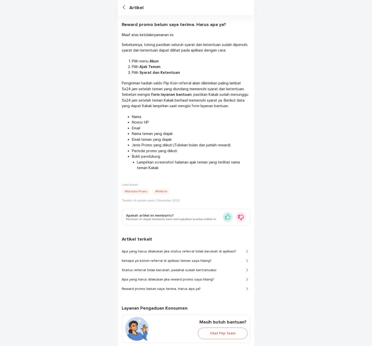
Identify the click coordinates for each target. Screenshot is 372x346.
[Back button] (126, 7)
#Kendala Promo (136, 191)
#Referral (161, 191)
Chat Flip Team (223, 333)
